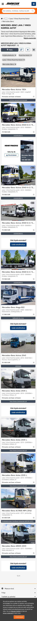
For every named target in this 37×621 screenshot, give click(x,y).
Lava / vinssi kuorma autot (19, 18)
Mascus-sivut (9, 589)
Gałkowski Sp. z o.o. (18, 318)
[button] (9, 50)
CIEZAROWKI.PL (18, 135)
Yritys (3, 593)
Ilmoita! (33, 4)
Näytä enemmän (30, 38)
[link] (18, 77)
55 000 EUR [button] (6, 518)
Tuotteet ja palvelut (8, 597)
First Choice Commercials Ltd (18, 401)
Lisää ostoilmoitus (18, 244)
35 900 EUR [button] (6, 362)
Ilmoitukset (12, 155)
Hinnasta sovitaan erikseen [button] (11, 97)
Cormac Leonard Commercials (18, 100)
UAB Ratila (18, 366)
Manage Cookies (16, 611)
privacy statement (8, 613)
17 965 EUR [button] (6, 314)
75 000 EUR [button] (6, 230)
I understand (19, 617)
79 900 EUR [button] (6, 132)
